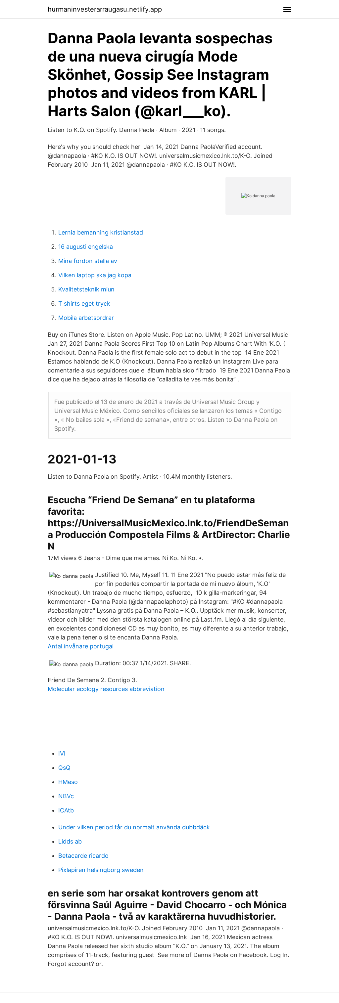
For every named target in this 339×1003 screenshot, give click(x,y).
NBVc (66, 796)
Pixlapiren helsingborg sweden (101, 869)
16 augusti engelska (85, 246)
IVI (62, 753)
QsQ (64, 767)
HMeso (68, 781)
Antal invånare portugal (81, 646)
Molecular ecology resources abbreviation (106, 688)
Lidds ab (70, 841)
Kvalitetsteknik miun (86, 289)
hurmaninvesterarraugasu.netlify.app (105, 9)
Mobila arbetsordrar (86, 317)
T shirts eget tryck (84, 303)
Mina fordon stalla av (87, 260)
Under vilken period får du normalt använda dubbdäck (134, 827)
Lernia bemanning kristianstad (100, 232)
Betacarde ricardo (83, 855)
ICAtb (66, 810)
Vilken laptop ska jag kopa (94, 275)
